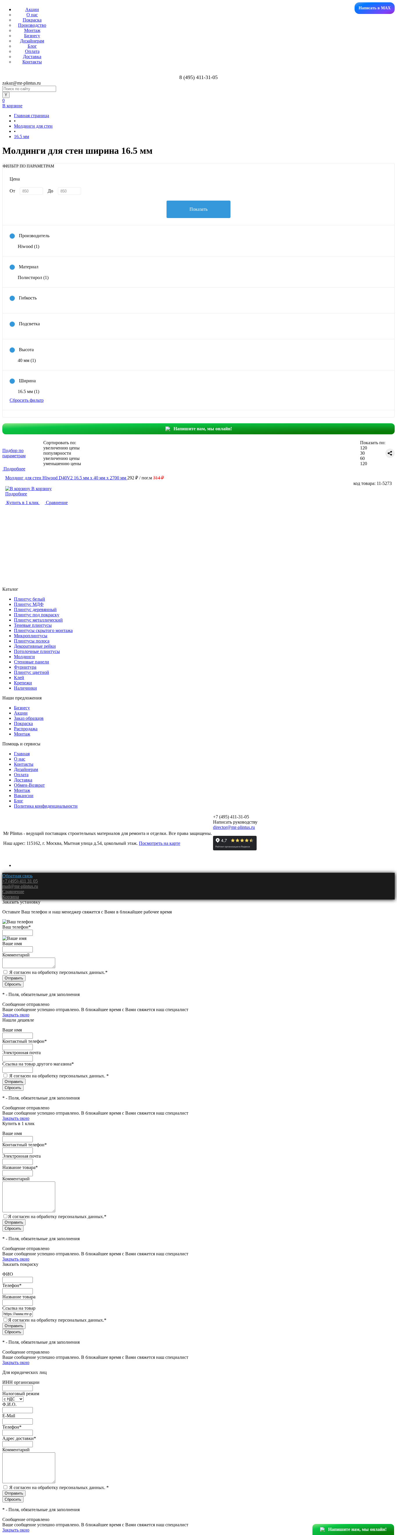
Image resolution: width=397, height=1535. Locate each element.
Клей (19, 677)
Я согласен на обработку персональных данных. (58, 972)
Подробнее (16, 493)
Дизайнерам (32, 40)
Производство (32, 25)
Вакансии (23, 795)
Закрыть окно (15, 1014)
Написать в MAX (375, 8)
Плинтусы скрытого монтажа (43, 630)
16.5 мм (28, 391)
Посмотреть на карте (159, 843)
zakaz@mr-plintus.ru (21, 83)
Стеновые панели (31, 661)
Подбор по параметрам (14, 453)
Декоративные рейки (35, 646)
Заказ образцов (29, 718)
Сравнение (56, 502)
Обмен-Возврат (29, 785)
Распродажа (25, 728)
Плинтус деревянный (35, 609)
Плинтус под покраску (36, 614)
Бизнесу (32, 35)
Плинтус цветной (31, 672)
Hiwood (28, 246)
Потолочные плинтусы (37, 651)
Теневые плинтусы (33, 625)
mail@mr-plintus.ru (20, 886)
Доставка (32, 56)
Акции (32, 9)
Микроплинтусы (30, 635)
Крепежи (23, 682)
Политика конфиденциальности (46, 806)
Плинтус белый (29, 599)
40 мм (27, 360)
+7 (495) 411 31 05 (20, 881)
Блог (32, 46)
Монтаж (32, 30)
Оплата (32, 51)
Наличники (25, 688)
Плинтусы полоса (31, 640)
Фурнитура (25, 667)
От (12, 190)
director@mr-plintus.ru (234, 827)
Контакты (32, 61)
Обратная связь (17, 875)
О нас (32, 14)
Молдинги (24, 656)
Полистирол (33, 277)
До (50, 190)
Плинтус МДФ (29, 604)
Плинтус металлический (38, 619)
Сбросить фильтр (27, 400)
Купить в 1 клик (22, 502)
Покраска (32, 19)
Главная (22, 753)
